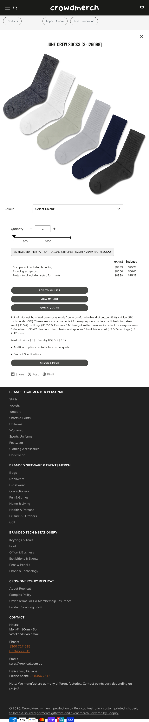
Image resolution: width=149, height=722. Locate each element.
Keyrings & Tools (21, 540)
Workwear (17, 430)
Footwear (16, 443)
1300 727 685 (19, 646)
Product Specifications (27, 354)
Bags (13, 472)
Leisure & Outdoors (23, 516)
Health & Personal (22, 510)
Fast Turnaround (84, 21)
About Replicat (20, 588)
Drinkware (16, 479)
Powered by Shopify (104, 713)
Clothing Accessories (24, 449)
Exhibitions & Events (23, 558)
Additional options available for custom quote (41, 347)
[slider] (14, 236)
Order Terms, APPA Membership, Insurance (40, 601)
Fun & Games (19, 497)
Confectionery (19, 491)
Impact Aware (55, 21)
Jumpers (15, 412)
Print (12, 546)
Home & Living (19, 503)
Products (12, 21)
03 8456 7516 (39, 676)
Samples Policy (20, 595)
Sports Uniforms (21, 436)
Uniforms (15, 424)
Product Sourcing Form (25, 607)
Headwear (17, 455)
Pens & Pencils (19, 565)
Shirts (13, 399)
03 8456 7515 (19, 651)
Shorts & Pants (20, 418)
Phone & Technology (23, 571)
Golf (12, 522)
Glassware (17, 485)
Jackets (14, 405)
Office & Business (21, 552)
